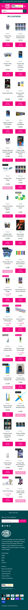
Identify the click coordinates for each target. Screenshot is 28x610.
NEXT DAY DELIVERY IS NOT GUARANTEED (14, 1)
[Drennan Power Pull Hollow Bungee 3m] (7, 424)
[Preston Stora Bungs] (7, 280)
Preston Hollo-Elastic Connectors (20, 93)
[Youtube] (7, 526)
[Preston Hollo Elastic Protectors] (7, 225)
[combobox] (12, 11)
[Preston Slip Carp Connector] (7, 253)
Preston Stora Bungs (8, 289)
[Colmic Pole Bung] (7, 482)
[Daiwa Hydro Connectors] (20, 225)
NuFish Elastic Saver (20, 206)
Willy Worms (14, 606)
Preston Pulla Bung (7, 178)
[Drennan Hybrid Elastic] (20, 169)
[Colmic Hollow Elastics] (20, 310)
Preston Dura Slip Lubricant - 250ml (8, 206)
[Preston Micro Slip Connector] (20, 253)
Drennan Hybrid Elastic (20, 178)
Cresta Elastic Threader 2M (8, 378)
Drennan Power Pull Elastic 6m (20, 36)
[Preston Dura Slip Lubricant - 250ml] (7, 197)
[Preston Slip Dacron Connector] (20, 54)
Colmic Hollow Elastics (20, 319)
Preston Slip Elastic (7, 36)
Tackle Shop (5, 553)
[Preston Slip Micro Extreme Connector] (20, 454)
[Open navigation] (2, 6)
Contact (4, 562)
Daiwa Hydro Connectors (20, 234)
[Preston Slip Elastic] (7, 27)
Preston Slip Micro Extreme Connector (20, 463)
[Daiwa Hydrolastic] (7, 84)
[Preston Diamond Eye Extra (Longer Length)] (7, 141)
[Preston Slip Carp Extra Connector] (20, 280)
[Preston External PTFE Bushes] (7, 310)
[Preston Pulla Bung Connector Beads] (20, 141)
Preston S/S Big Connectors (20, 433)
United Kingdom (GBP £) (7, 588)
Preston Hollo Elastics (8, 63)
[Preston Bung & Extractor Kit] (7, 396)
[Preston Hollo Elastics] (7, 54)
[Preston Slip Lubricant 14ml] (7, 339)
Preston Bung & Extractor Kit (7, 405)
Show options (7, 44)
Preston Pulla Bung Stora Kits (20, 405)
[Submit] (24, 11)
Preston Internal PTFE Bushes (7, 122)
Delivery (4, 566)
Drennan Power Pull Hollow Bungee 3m (7, 434)
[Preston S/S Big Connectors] (20, 424)
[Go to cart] (25, 6)
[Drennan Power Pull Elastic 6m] (20, 27)
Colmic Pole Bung (8, 490)
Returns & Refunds (7, 569)
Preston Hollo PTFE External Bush (20, 491)
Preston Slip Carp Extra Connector (20, 289)
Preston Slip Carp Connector (8, 261)
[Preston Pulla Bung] (7, 169)
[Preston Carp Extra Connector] (20, 369)
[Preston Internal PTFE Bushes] (7, 113)
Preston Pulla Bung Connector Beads (20, 151)
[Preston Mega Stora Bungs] (20, 339)
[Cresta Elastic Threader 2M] (7, 369)
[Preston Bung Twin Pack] (7, 454)
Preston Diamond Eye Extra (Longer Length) (8, 151)
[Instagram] (5, 526)
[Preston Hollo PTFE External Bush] (20, 482)
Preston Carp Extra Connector (20, 378)
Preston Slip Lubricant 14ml (7, 348)
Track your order (6, 571)
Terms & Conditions (7, 578)
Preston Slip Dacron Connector (20, 64)
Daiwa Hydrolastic (7, 92)
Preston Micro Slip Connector (20, 261)
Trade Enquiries (6, 573)
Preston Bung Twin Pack (7, 462)
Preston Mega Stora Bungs (20, 348)
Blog (3, 560)
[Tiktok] (9, 526)
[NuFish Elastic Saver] (20, 197)
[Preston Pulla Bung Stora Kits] (20, 396)
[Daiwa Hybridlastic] (20, 113)
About (3, 555)
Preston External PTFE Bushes (7, 319)
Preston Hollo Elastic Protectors (7, 234)
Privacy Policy (5, 576)
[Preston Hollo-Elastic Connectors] (20, 84)
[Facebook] (2, 526)
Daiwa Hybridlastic (20, 122)
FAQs (3, 558)
